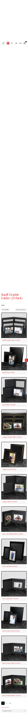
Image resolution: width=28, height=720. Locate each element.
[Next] (10, 703)
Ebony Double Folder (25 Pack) (11, 695)
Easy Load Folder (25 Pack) (10, 598)
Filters (6, 309)
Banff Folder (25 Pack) (8, 405)
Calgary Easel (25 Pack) (9, 469)
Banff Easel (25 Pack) (8, 372)
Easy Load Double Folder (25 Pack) (12, 534)
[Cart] (24, 43)
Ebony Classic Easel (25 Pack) (10, 631)
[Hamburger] (3, 43)
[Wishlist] (16, 43)
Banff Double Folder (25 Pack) (11, 340)
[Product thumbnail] (14, 325)
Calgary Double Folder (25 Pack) (12, 437)
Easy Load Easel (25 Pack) (9, 566)
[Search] (12, 43)
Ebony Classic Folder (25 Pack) (11, 663)
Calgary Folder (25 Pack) (9, 502)
